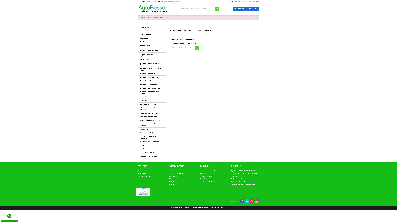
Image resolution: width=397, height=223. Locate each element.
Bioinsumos (144, 38)
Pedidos (203, 173)
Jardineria (143, 101)
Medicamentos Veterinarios (150, 120)
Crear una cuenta (253, 2)
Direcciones (204, 179)
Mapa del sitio (173, 176)
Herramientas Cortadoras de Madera (150, 69)
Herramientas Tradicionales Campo (150, 92)
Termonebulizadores (147, 153)
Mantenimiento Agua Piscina (150, 117)
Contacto (236, 166)
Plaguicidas (144, 129)
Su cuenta (204, 166)
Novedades (142, 173)
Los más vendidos (144, 176)
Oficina (171, 179)
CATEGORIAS (143, 27)
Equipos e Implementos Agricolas (148, 55)
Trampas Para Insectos (148, 156)
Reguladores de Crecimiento (150, 142)
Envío (171, 171)
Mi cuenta (172, 184)
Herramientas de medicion (149, 77)
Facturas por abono (206, 176)
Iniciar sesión (240, 2)
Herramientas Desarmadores (150, 81)
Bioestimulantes (145, 35)
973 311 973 (149, 2)
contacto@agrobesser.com (170, 2)
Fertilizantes (144, 59)
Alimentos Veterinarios (148, 31)
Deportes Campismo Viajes (149, 51)
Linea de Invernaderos (148, 104)
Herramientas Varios (147, 97)
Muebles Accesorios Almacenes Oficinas (151, 125)
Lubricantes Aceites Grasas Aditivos (149, 108)
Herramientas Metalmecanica (151, 88)
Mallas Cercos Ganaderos (149, 113)
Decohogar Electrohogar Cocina (149, 46)
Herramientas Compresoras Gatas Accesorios (150, 64)
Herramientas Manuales (148, 84)
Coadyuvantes (145, 42)
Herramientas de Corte (148, 74)
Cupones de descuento (208, 182)
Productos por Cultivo (147, 133)
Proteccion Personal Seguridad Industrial (151, 137)
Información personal (207, 171)
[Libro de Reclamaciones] (143, 192)
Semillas (143, 149)
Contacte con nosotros (177, 173)
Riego (142, 145)
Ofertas (140, 171)
